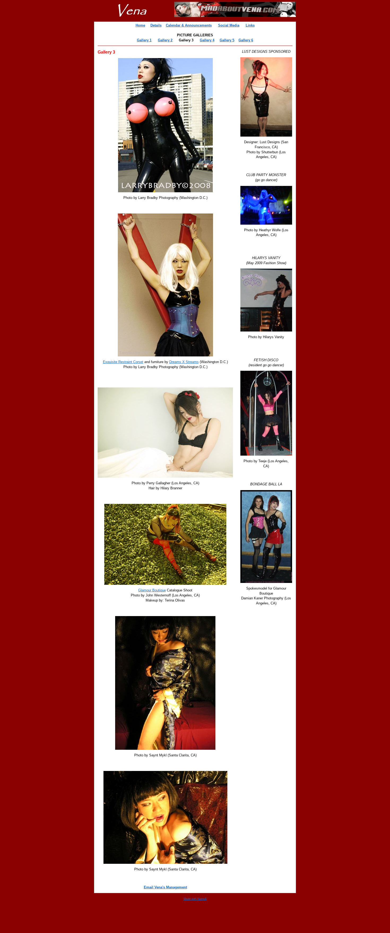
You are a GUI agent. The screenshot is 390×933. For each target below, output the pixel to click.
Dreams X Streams (184, 362)
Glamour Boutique (152, 590)
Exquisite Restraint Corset (123, 362)
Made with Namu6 (195, 898)
